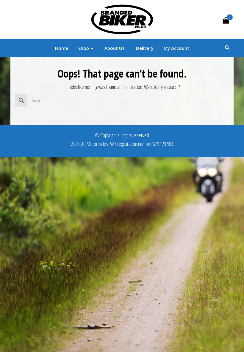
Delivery (144, 48)
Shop (84, 48)
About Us (114, 48)
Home (61, 48)
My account (176, 48)
